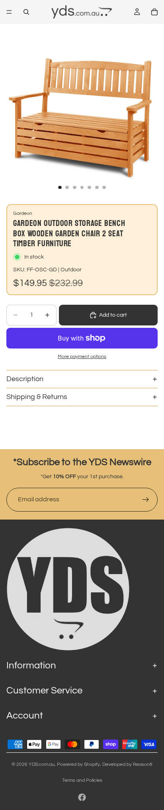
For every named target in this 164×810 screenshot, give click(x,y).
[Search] (26, 12)
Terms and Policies (82, 780)
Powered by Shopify (78, 764)
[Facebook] (82, 797)
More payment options (82, 356)
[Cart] (154, 12)
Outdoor (71, 270)
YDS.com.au (42, 764)
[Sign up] (145, 499)
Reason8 (142, 764)
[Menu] (9, 12)
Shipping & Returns (36, 397)
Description (24, 379)
